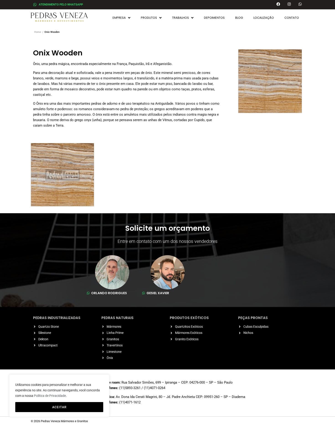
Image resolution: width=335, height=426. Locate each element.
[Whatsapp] (300, 4)
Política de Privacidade (50, 395)
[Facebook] (278, 4)
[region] (59, 395)
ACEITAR (59, 407)
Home (37, 32)
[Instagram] (289, 4)
